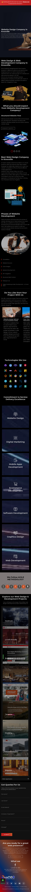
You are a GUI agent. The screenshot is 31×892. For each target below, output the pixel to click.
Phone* (3, 820)
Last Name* (4, 800)
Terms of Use (8, 886)
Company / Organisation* (7, 814)
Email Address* (5, 807)
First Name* (4, 794)
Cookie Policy (23, 886)
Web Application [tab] (7, 779)
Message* (3, 827)
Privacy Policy (15, 886)
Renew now (26, 2)
